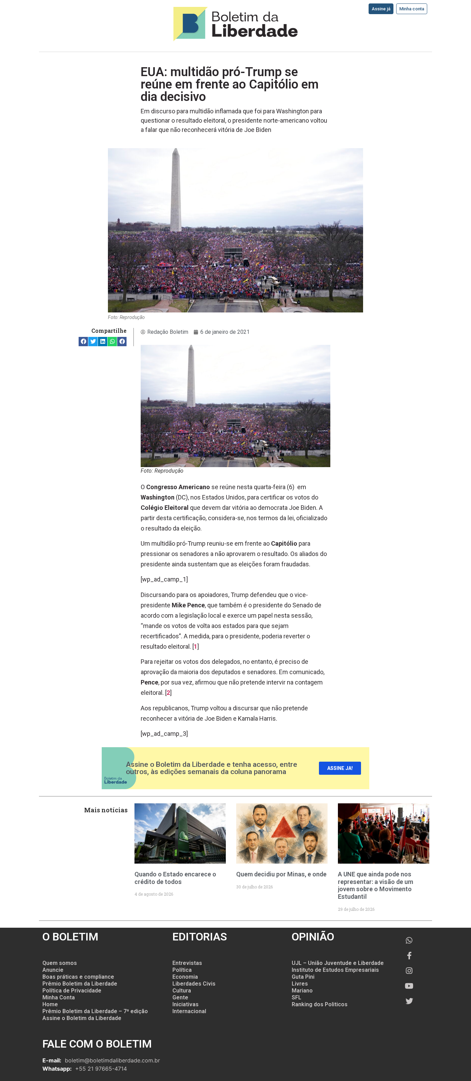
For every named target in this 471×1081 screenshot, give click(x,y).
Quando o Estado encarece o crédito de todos (175, 878)
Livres (300, 983)
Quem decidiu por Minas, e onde (281, 874)
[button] (83, 341)
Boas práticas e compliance (78, 977)
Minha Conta (58, 997)
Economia (185, 977)
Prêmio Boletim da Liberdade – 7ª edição (95, 1011)
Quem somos (59, 963)
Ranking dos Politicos (320, 1004)
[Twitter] (409, 1001)
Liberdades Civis (194, 983)
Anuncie (52, 970)
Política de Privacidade (71, 990)
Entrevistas (187, 963)
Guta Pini (303, 977)
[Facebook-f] (409, 955)
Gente (180, 997)
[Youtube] (409, 986)
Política (182, 970)
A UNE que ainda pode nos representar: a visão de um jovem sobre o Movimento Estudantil (375, 885)
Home (50, 1004)
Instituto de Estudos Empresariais (335, 970)
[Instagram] (409, 970)
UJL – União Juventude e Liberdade (338, 963)
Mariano (302, 990)
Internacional (189, 1011)
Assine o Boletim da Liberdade (81, 1018)
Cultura (181, 990)
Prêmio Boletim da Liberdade (79, 983)
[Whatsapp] (409, 940)
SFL (296, 997)
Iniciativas (185, 1004)
